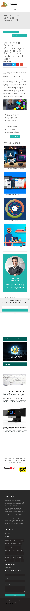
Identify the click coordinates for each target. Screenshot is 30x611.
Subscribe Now (15, 310)
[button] (15, 300)
